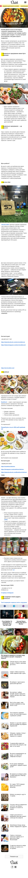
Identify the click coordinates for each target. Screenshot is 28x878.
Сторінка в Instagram (7, 592)
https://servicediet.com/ (7, 368)
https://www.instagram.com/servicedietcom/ (13, 345)
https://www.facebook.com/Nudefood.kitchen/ (14, 472)
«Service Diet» (5, 224)
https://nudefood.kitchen (8, 466)
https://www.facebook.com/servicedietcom (13, 342)
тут (14, 569)
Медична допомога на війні (11, 6)
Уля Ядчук (3, 26)
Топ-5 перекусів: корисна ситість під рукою (14, 602)
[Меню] (25, 2)
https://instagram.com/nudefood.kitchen (12, 469)
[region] (12, 151)
